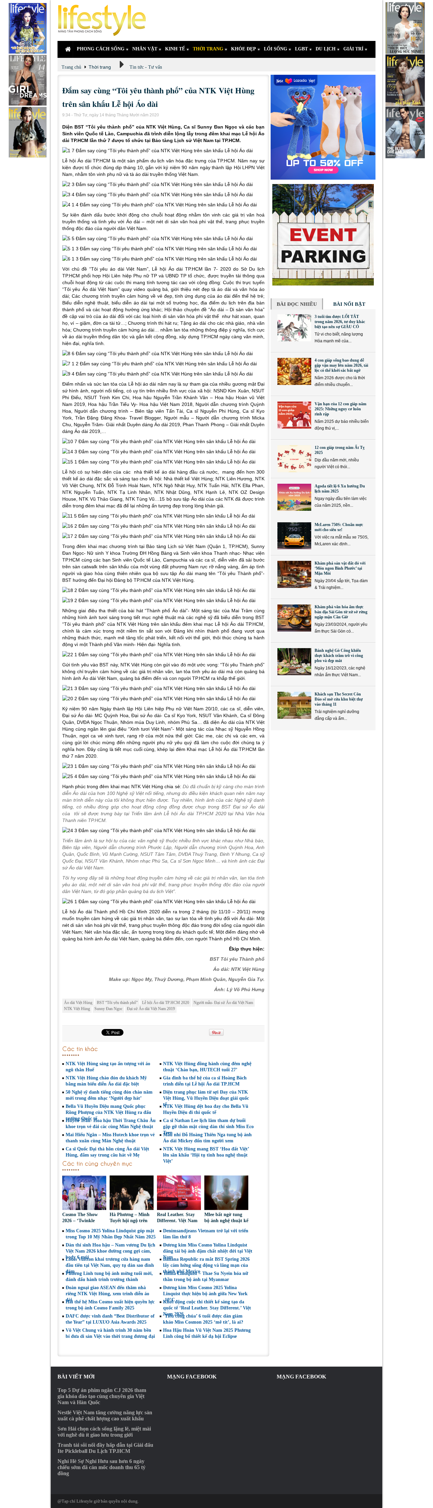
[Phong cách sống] (105, 20)
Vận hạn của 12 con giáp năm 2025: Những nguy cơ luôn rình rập (340, 409)
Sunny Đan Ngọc (108, 1008)
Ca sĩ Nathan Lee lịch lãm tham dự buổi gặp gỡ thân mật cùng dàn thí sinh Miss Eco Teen (208, 1126)
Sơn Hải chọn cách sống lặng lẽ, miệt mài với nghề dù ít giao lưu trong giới (104, 1432)
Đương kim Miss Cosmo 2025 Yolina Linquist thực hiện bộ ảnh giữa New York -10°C (205, 1293)
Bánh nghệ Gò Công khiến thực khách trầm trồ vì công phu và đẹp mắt (339, 655)
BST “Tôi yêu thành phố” (117, 1002)
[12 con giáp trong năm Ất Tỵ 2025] (294, 458)
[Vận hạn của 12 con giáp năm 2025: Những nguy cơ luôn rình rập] (294, 415)
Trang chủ (71, 67)
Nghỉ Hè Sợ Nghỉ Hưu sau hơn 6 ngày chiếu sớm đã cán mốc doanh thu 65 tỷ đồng (101, 1467)
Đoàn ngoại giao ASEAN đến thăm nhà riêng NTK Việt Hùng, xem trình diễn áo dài (107, 1293)
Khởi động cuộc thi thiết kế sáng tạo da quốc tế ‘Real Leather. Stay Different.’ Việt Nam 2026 (207, 1308)
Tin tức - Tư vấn (146, 67)
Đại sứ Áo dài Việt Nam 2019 (151, 1008)
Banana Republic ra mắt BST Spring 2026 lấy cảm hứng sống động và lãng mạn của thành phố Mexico (206, 1265)
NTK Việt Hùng (77, 1008)
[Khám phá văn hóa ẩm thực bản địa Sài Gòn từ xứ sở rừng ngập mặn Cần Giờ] (294, 618)
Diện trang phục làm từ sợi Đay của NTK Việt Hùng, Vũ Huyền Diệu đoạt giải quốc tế (206, 1098)
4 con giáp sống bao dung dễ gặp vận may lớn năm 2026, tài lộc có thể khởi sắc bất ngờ (341, 365)
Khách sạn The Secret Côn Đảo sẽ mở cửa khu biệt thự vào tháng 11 (339, 699)
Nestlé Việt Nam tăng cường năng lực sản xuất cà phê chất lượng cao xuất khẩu (105, 1415)
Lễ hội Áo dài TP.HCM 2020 (165, 1002)
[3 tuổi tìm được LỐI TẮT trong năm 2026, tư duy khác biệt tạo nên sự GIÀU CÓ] (294, 327)
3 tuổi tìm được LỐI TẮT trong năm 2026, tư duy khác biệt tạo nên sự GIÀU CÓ (340, 321)
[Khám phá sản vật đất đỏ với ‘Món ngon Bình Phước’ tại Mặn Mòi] (294, 574)
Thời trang (100, 67)
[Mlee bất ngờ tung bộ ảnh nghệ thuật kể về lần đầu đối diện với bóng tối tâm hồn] (226, 1193)
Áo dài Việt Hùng (78, 1002)
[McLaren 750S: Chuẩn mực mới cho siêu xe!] (294, 535)
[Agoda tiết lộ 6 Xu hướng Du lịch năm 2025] (294, 497)
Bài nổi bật (349, 304)
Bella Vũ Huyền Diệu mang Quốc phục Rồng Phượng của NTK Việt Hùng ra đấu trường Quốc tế (108, 1112)
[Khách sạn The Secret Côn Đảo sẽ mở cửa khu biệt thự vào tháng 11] (294, 705)
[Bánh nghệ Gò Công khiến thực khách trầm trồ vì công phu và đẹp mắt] (294, 661)
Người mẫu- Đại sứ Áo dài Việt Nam (223, 1002)
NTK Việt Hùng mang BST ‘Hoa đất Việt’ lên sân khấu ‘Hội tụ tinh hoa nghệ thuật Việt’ (206, 1155)
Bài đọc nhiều (297, 304)
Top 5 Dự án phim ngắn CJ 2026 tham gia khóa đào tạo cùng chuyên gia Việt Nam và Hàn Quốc (102, 1396)
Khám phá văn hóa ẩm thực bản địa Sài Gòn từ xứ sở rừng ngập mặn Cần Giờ (341, 611)
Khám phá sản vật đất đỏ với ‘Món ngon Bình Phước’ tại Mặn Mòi (340, 568)
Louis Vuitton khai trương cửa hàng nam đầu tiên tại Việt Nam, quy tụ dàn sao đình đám (110, 1265)
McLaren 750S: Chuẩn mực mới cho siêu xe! (339, 527)
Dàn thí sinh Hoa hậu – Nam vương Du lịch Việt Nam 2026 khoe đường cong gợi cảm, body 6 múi (110, 1251)
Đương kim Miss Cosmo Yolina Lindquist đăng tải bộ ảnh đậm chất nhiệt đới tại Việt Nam (207, 1251)
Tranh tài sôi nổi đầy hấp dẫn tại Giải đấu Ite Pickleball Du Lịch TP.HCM (105, 1448)
